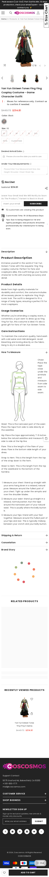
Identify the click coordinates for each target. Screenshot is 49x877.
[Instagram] (12, 831)
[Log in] (38, 12)
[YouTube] (34, 831)
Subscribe (36, 203)
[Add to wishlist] (4, 873)
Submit (39, 821)
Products (13, 19)
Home (3, 19)
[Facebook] (5, 831)
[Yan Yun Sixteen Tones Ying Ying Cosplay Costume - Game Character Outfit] (24, 707)
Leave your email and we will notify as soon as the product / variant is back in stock (24, 197)
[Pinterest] (19, 831)
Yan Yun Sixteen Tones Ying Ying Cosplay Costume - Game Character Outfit (24, 724)
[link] (24, 672)
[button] (40, 65)
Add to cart (28, 872)
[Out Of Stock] (31, 714)
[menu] (3, 12)
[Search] (10, 12)
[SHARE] (46, 188)
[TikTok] (27, 831)
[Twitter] (41, 831)
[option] (24, 45)
